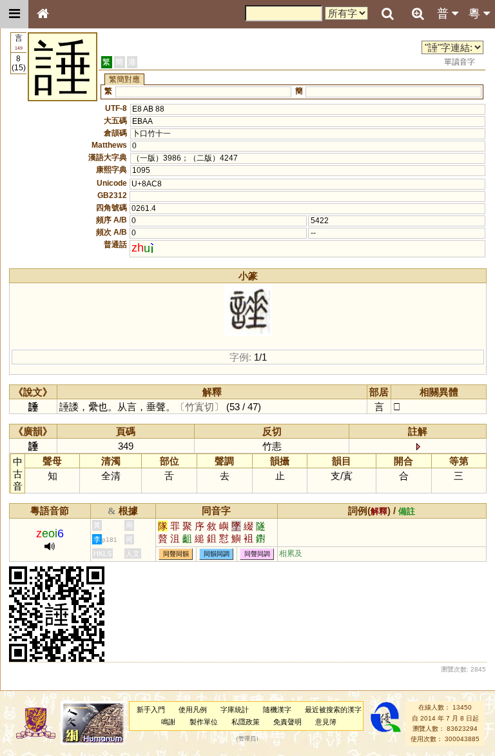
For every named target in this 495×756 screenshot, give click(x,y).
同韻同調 (216, 553)
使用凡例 (193, 709)
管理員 (247, 739)
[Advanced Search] (417, 13)
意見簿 (325, 722)
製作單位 (203, 722)
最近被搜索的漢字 (333, 709)
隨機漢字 (277, 709)
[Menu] (14, 14)
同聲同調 (257, 553)
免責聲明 (287, 722)
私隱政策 (245, 722)
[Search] (387, 14)
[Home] (42, 14)
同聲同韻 (176, 553)
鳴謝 (168, 722)
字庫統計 (234, 709)
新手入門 (151, 709)
